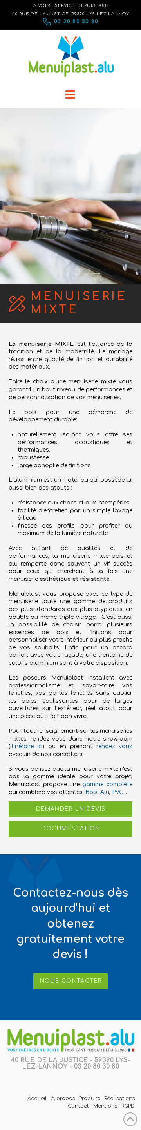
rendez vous (114, 746)
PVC (117, 792)
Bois (91, 792)
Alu (104, 792)
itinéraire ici (26, 746)
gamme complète (107, 784)
